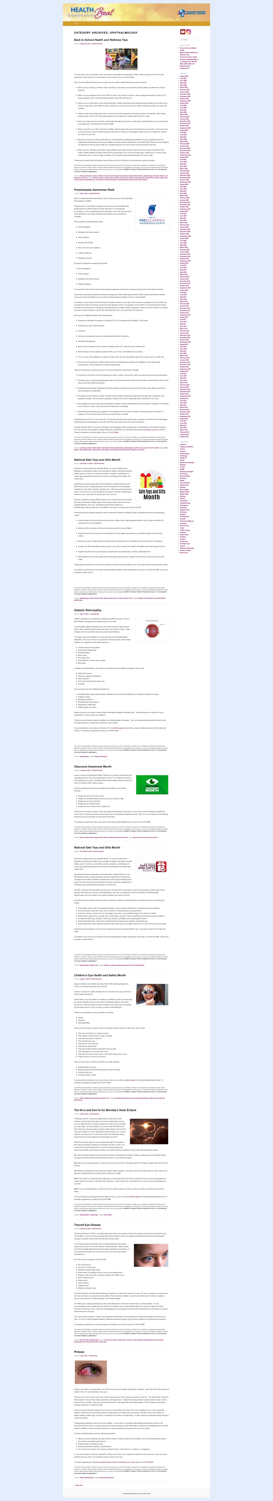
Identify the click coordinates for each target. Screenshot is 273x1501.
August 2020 (184, 238)
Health (121, 176)
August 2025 (184, 103)
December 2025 (185, 94)
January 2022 (184, 200)
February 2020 (184, 250)
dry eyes (129, 1340)
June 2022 (183, 189)
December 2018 (185, 281)
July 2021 (183, 213)
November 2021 (185, 205)
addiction (183, 444)
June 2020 (183, 243)
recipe (182, 528)
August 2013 (184, 419)
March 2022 (184, 195)
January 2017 (184, 333)
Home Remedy (185, 483)
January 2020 (184, 252)
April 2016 (183, 353)
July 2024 (183, 132)
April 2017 (183, 326)
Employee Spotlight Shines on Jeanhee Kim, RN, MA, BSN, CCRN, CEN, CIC (189, 61)
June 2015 (183, 376)
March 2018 (184, 301)
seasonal (183, 532)
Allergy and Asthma (86, 176)
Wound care (184, 553)
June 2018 (183, 295)
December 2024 (185, 121)
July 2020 (183, 241)
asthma (95, 176)
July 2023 (183, 159)
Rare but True (184, 526)
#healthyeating (139, 178)
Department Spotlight (187, 462)
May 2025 (183, 110)
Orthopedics (184, 505)
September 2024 (185, 128)
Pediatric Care (164, 176)
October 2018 (184, 286)
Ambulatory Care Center (126, 1462)
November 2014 (185, 391)
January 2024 (184, 146)
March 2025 (184, 114)
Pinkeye (79, 1352)
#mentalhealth (149, 178)
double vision (122, 1340)
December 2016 (185, 335)
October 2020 (184, 234)
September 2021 (185, 209)
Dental (106, 176)
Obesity (182, 498)
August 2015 (184, 371)
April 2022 (183, 193)
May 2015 (183, 378)
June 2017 (183, 322)
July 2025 (183, 105)
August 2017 (184, 317)
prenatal (145, 448)
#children (117, 178)
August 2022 (184, 184)
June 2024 (183, 135)
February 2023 (184, 171)
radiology (183, 523)
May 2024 (183, 137)
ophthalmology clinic (119, 728)
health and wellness (112, 180)
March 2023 (184, 168)
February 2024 (184, 144)
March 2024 (184, 141)
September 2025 (185, 101)
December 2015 (185, 362)
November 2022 (185, 177)
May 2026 (183, 83)
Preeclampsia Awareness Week (94, 190)
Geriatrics (183, 478)
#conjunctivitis (103, 1477)
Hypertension (105, 448)
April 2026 (183, 85)
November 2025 (185, 96)
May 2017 (183, 324)
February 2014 (184, 410)
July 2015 (183, 373)
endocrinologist (137, 1340)
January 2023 (184, 173)
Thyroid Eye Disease (87, 1225)
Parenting (156, 176)
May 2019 (183, 270)
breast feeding (185, 453)
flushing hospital (148, 1340)
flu (104, 180)
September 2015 (185, 369)
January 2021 (184, 227)
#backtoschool (109, 178)
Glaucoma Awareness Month (93, 766)
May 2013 (183, 425)
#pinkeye (111, 1477)
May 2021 (183, 218)
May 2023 (183, 164)
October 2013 (184, 414)
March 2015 (184, 383)
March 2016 (184, 355)
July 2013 (183, 421)
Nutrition (140, 176)
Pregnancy (134, 450)
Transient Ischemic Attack (188, 57)
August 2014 (184, 398)
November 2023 (185, 150)
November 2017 (185, 310)
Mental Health (133, 176)
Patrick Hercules (97, 44)
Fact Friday (183, 474)
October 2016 (184, 340)
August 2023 (184, 157)
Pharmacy (183, 512)
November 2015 (185, 364)
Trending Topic (93, 1215)
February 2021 (184, 225)
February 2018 (184, 304)
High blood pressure (86, 450)
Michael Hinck (97, 1229)
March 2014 (184, 407)
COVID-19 (101, 176)
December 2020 (185, 229)
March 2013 (184, 430)
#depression (124, 178)
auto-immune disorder (111, 1340)
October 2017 (184, 313)
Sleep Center (78, 178)
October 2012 (184, 437)
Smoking (183, 537)
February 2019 (184, 277)
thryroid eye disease (92, 1342)
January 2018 (184, 306)
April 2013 (183, 428)
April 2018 (183, 299)
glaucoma (136, 837)
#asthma (101, 178)
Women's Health (154, 448)
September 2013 (185, 416)
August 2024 (184, 130)
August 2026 (184, 76)
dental (101, 180)
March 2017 (184, 328)
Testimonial (184, 541)
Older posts (78, 1485)
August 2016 (184, 344)
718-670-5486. (148, 1462)
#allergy (95, 178)
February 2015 (184, 385)
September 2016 (185, 342)
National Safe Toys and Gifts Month (97, 460)
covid (96, 180)
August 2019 (184, 263)
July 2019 (183, 265)
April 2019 (183, 272)
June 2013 (183, 423)
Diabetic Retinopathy (87, 610)
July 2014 (183, 401)
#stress (156, 178)
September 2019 (185, 261)
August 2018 (184, 290)
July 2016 (183, 346)
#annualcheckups (120, 1098)
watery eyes (103, 1342)
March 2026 (184, 87)
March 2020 (184, 247)
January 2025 (184, 119)
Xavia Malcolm (94, 614)
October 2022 (184, 180)
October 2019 (184, 259)
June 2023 (183, 162)
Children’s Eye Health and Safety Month (100, 975)
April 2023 (183, 166)
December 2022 (185, 175)
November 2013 (185, 412)
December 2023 (185, 148)
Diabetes (183, 465)
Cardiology (83, 448)
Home (76, 24)
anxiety (162, 178)
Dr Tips (182, 467)
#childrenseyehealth (116, 965)
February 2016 (184, 358)
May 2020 (183, 245)
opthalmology (78, 600)
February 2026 (184, 90)
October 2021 (184, 207)
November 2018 (185, 283)
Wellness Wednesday (187, 548)
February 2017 (184, 331)
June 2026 (183, 81)
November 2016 (185, 337)
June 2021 (183, 216)
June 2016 (183, 349)
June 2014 (183, 403)
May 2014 (183, 405)
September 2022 (185, 182)
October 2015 (184, 367)
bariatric (183, 451)
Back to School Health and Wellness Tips (101, 40)
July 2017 (183, 319)
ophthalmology (148, 176)
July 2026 (183, 78)
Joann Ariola (93, 1356)
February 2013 (184, 432)
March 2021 (184, 223)
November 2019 (185, 256)
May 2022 (183, 191)
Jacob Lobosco (94, 1114)
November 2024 (185, 123)
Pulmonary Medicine (187, 521)
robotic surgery (185, 530)
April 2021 (183, 220)
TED (84, 1342)
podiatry (183, 514)
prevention (141, 450)
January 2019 (184, 279)
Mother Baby (119, 448)
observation (112, 598)
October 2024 (184, 126)
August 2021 (184, 211)
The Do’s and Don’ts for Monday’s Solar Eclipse (105, 1110)
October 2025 (184, 99)
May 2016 (183, 351)
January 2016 (184, 360)
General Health (113, 176)
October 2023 (184, 153)
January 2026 (184, 92)
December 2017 (185, 308)
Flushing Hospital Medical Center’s (105, 1462)
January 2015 (184, 387)
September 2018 (185, 288)
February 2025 (184, 117)
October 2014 (184, 394)
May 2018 (183, 297)
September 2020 (185, 236)
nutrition (144, 180)
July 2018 (183, 292)
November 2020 (185, 231)
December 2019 (185, 254)
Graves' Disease (158, 1340)
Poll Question (184, 516)
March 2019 (184, 274)
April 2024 (183, 139)
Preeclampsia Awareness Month (120, 450)
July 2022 (183, 186)
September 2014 (185, 396)
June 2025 (183, 108)
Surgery (182, 539)
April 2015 (183, 380)
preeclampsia (105, 450)
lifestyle (125, 176)
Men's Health (103, 837)
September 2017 (185, 315)
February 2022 (184, 198)
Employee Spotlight (186, 471)
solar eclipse (108, 1215)
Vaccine (85, 178)
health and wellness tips (125, 180)
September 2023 (185, 155)
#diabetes (132, 178)
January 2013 (184, 434)
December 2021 (185, 202)
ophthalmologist (130, 1080)
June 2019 (183, 268)
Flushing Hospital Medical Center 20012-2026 (136, 1493)
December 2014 (185, 389)
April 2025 (183, 112)
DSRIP (182, 469)
